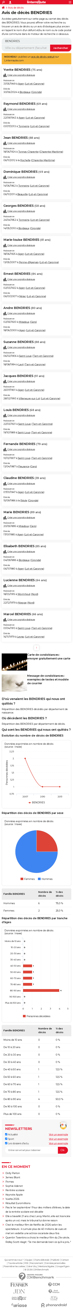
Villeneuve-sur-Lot (29, 398)
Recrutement (36, 1263)
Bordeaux (25, 92)
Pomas (9, 1181)
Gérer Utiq (31, 1266)
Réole (23, 500)
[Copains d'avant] (19, 1298)
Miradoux (24, 321)
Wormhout (23, 594)
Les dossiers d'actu (18, 1143)
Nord (35, 594)
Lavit (21, 364)
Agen (21, 83)
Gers (33, 321)
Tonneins (23, 126)
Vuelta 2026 (12, 1198)
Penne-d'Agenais (29, 262)
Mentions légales (46, 1266)
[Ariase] (19, 1305)
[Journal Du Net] (19, 1291)
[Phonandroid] (53, 1305)
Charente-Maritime (51, 151)
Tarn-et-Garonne (43, 355)
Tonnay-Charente (28, 151)
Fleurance (24, 466)
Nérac (22, 296)
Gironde (36, 92)
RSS (26, 1263)
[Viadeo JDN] (53, 1298)
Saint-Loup (25, 355)
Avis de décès (16, 7)
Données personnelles (55, 1263)
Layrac (20, 636)
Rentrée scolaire (14, 1190)
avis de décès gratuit (43, 56)
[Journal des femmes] (19, 1285)
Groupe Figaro (62, 1266)
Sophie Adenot (14, 1185)
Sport (10, 1139)
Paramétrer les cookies (14, 1266)
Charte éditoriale (41, 1260)
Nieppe (22, 602)
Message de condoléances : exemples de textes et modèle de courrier (48, 679)
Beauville (22, 194)
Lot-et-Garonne (34, 83)
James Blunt (12, 1177)
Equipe (28, 1260)
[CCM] (53, 1285)
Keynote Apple (14, 1194)
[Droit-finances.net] (53, 1291)
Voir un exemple (58, 1134)
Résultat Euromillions (18, 1203)
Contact (65, 1260)
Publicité (55, 1260)
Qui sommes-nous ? (14, 1260)
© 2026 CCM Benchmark (37, 1269)
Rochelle (25, 160)
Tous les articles (15, 1263)
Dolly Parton (12, 1173)
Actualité (12, 1134)
